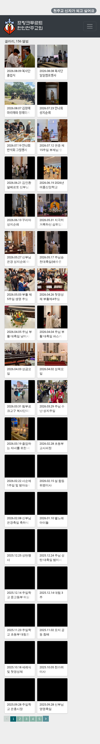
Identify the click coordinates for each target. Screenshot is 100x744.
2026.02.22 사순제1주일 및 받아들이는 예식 (19, 485)
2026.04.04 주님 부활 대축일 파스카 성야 (52, 336)
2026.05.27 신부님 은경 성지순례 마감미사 (20, 262)
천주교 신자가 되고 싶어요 (73, 11)
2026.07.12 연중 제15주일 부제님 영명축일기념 (52, 150)
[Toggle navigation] (89, 26)
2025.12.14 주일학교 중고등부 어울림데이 (20, 597)
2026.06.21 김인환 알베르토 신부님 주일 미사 (20, 187)
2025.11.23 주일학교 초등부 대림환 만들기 (19, 634)
